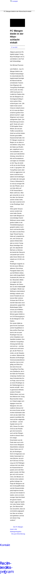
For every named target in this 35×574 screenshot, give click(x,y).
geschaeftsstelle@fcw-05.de (13, 552)
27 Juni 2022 (14, 47)
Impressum (3, 573)
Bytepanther (29, 573)
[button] (3, 4)
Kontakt (5, 545)
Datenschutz (13, 573)
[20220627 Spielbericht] (17, 23)
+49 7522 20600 (16, 549)
